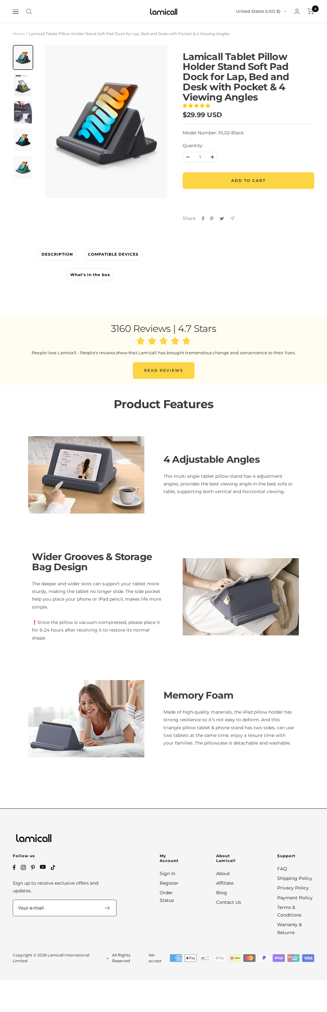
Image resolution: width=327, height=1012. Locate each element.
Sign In (167, 873)
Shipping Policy (294, 878)
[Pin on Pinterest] (211, 218)
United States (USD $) (258, 11)
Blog (221, 893)
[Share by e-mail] (232, 218)
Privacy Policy (293, 888)
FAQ (282, 869)
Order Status (167, 896)
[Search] (29, 11)
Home (19, 33)
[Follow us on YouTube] (43, 867)
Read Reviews (163, 370)
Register (169, 883)
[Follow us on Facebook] (14, 867)
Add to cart (248, 180)
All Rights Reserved (121, 958)
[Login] (297, 11)
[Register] (107, 908)
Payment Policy (295, 898)
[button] (197, 106)
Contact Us (228, 902)
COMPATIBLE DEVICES (113, 254)
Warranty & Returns (289, 928)
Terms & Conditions (289, 911)
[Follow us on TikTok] (53, 867)
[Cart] (311, 11)
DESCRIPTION (57, 254)
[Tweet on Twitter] (221, 218)
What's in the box (90, 274)
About (223, 873)
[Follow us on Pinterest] (33, 867)
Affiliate (224, 883)
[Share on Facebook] (203, 218)
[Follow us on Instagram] (23, 867)
